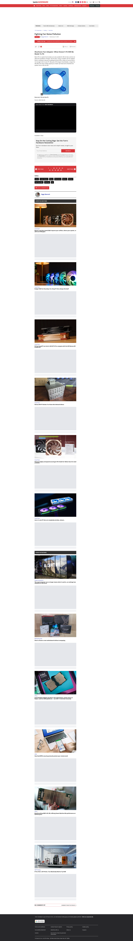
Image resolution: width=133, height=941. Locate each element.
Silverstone (58, 179)
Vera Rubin (91, 26)
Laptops (65, 5)
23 (62, 168)
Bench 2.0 (61, 26)
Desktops (71, 5)
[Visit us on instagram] (80, 2)
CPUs (44, 5)
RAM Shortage (70, 26)
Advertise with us (55, 930)
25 (52, 170)
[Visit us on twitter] (78, 2)
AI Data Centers (81, 26)
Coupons (84, 5)
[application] (55, 118)
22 (59, 168)
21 (56, 168)
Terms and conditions (40, 927)
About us (68, 930)
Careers (37, 933)
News (60, 5)
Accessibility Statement (40, 930)
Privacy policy (69, 927)
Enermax (47, 182)
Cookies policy (85, 927)
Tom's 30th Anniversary (49, 26)
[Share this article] (36, 46)
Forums (97, 5)
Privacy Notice (42, 155)
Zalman (71, 179)
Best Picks (38, 5)
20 (54, 168)
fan (52, 182)
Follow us (66, 46)
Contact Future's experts (56, 927)
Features (37, 37)
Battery (65, 179)
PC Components (54, 5)
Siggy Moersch (45, 36)
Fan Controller (39, 182)
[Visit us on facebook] (76, 2)
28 (61, 170)
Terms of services (53, 154)
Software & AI (77, 5)
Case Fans (51, 30)
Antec (36, 179)
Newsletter (73, 46)
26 (55, 170)
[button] (97, 2)
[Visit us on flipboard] (85, 2)
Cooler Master (44, 179)
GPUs (47, 5)
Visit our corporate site (87, 916)
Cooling (45, 30)
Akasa (51, 179)
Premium (92, 5)
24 (49, 170)
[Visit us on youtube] (82, 2)
